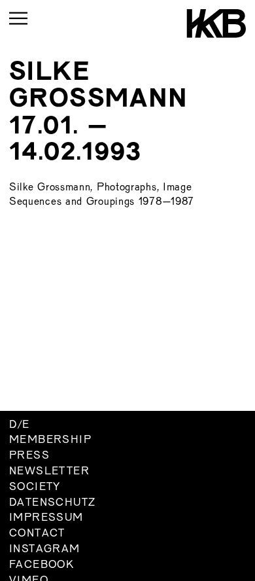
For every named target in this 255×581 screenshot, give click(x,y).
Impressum (46, 518)
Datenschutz (52, 503)
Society (35, 487)
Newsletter (49, 471)
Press (29, 456)
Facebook (41, 565)
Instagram (44, 549)
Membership (50, 440)
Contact (37, 533)
